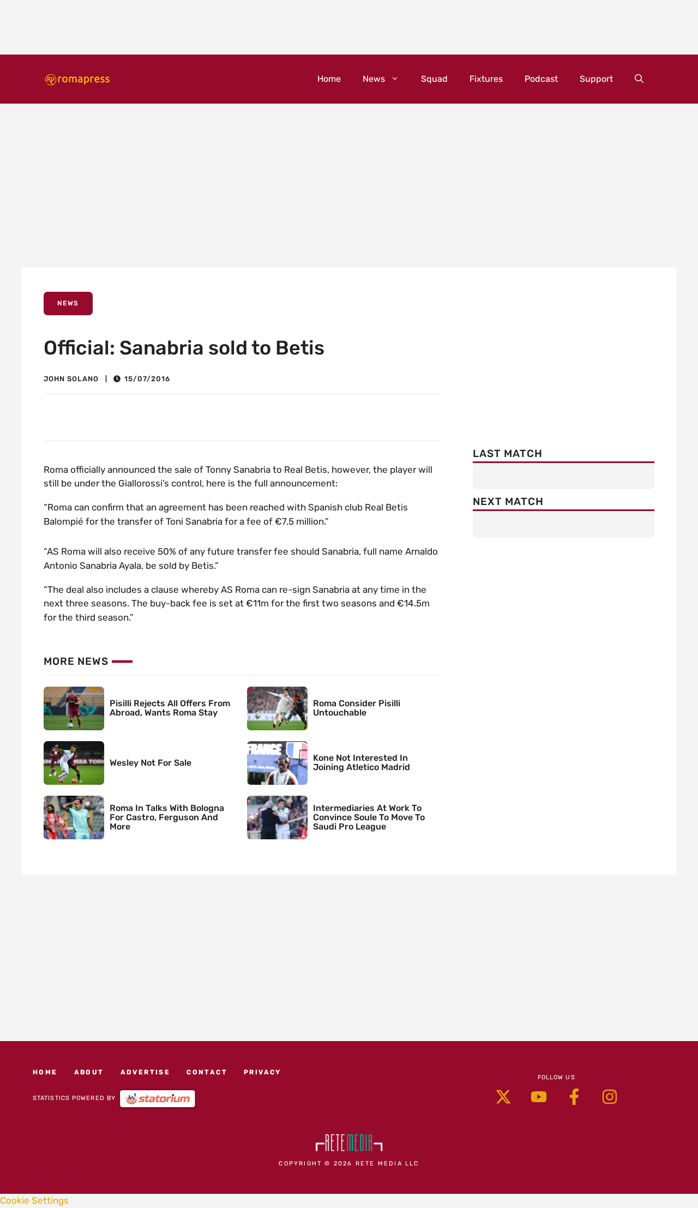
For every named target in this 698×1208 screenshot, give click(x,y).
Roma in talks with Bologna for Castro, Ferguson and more (167, 817)
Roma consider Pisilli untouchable (356, 708)
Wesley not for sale (150, 763)
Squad (434, 79)
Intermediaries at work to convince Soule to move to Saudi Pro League (369, 817)
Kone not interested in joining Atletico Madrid (361, 762)
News (374, 79)
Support (596, 79)
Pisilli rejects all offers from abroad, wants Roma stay (170, 708)
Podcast (541, 79)
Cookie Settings (34, 1200)
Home (329, 79)
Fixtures (486, 79)
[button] (639, 79)
